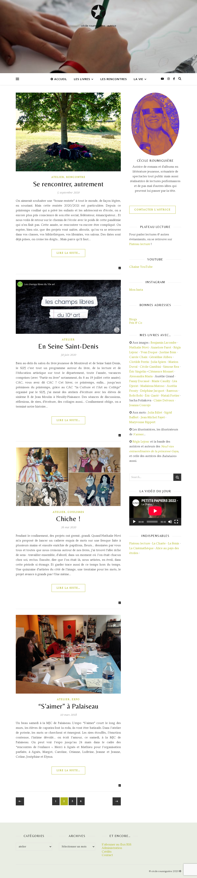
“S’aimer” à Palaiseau (68, 706)
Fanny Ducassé (139, 381)
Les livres (82, 79)
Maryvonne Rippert (142, 422)
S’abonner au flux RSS (116, 844)
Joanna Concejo (140, 405)
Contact (107, 855)
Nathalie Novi (139, 347)
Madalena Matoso (152, 386)
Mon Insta (136, 289)
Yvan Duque (148, 352)
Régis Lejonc (141, 441)
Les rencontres (113, 79)
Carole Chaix (138, 357)
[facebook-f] (174, 78)
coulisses (76, 512)
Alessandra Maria (141, 376)
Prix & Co (135, 323)
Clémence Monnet (161, 371)
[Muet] (170, 522)
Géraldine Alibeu (160, 357)
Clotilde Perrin (139, 362)
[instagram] (168, 78)
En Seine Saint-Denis (68, 346)
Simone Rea (171, 366)
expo (76, 699)
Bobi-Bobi (136, 395)
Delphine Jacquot (152, 391)
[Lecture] (134, 522)
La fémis (173, 543)
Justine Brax (168, 352)
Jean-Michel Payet (153, 417)
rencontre (75, 177)
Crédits (107, 851)
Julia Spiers (158, 362)
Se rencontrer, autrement (68, 184)
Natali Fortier (170, 395)
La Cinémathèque (141, 548)
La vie (138, 79)
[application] (155, 511)
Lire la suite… (68, 253)
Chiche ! (68, 519)
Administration (112, 848)
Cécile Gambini (150, 366)
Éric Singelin (137, 371)
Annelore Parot (161, 347)
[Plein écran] (176, 522)
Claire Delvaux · (164, 400)
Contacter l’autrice (152, 209)
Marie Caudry (161, 381)
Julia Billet (155, 412)
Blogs (133, 319)
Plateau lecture (139, 244)
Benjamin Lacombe (163, 342)
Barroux (172, 391)
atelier (57, 177)
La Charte (159, 543)
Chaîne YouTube (141, 267)
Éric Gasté (152, 395)
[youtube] (163, 78)
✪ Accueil (59, 79)
